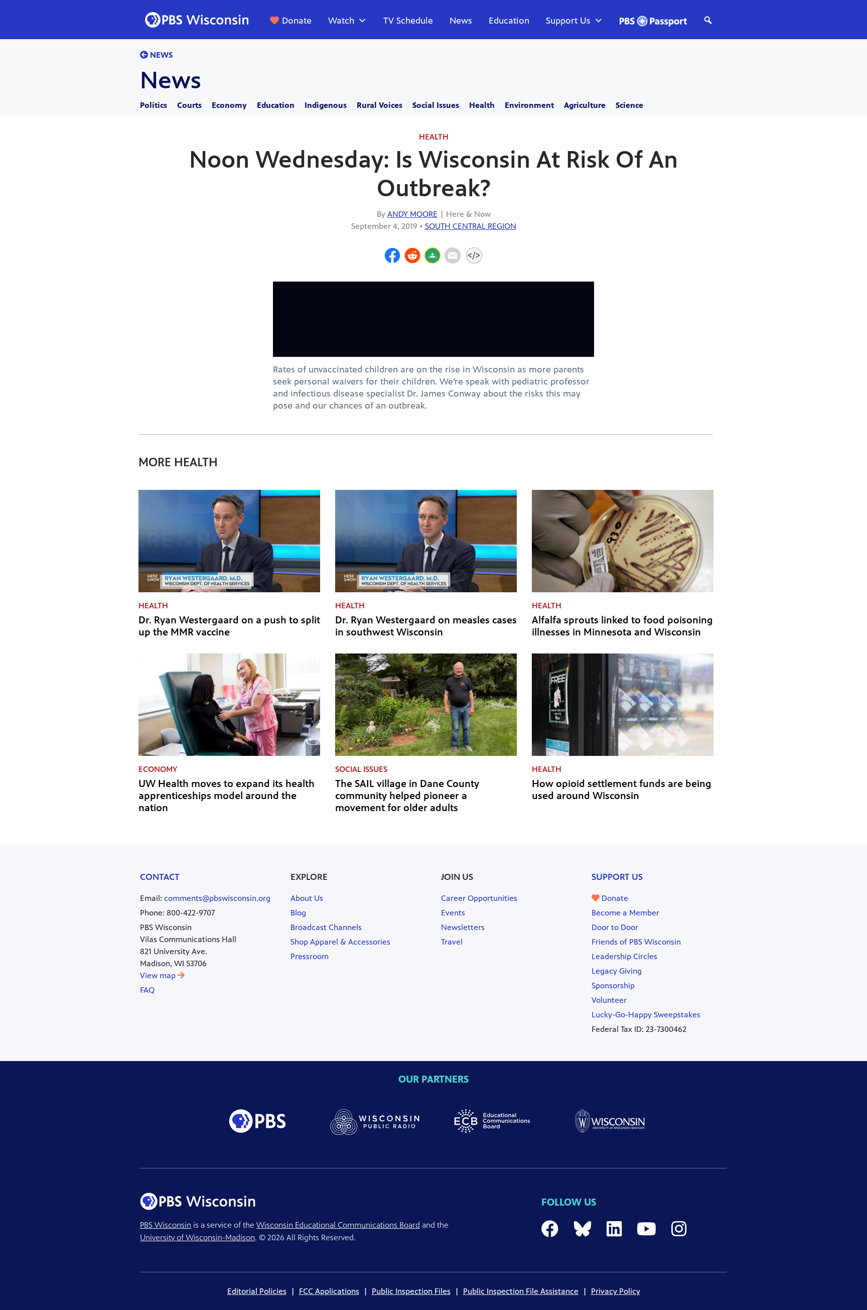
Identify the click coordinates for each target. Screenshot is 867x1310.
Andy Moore (412, 214)
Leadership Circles (624, 956)
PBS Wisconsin (165, 1225)
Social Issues (435, 105)
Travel (452, 942)
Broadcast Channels (326, 927)
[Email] (453, 257)
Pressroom (310, 956)
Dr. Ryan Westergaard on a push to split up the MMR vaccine (229, 626)
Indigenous (326, 105)
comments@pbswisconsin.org (217, 898)
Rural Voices (379, 105)
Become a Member (625, 913)
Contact (160, 876)
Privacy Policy (615, 1291)
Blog (298, 913)
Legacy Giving (617, 971)
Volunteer (609, 1000)
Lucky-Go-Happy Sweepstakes (646, 1014)
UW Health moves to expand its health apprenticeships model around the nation (226, 796)
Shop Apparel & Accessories (340, 942)
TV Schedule (408, 20)
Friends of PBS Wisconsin (636, 942)
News (461, 20)
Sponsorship (613, 985)
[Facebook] (392, 257)
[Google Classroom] (432, 257)
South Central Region (470, 226)
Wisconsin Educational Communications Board (338, 1225)
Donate (297, 20)
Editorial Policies (256, 1291)
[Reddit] (412, 257)
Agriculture (585, 105)
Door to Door (615, 927)
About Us (307, 898)
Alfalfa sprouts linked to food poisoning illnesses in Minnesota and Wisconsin (622, 626)
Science (629, 105)
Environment (529, 105)
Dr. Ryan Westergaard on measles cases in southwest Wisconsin (426, 626)
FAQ (147, 990)
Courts (189, 105)
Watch (341, 20)
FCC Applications (329, 1291)
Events (453, 913)
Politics (153, 105)
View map (159, 975)
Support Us (568, 20)
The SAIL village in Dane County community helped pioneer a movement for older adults (407, 796)
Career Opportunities (479, 898)
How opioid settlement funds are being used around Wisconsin (621, 790)
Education (509, 20)
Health (482, 105)
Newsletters (463, 927)
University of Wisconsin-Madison (197, 1237)
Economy (229, 105)
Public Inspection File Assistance (521, 1291)
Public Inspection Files (411, 1291)
